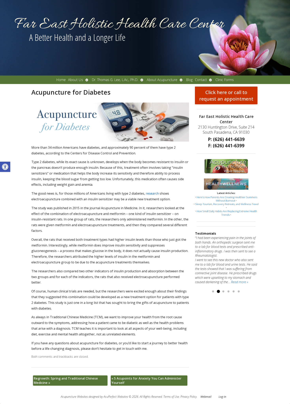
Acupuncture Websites (74, 396)
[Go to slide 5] (234, 292)
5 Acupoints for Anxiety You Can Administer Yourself (146, 380)
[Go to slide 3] (223, 292)
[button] (5, 167)
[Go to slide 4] (228, 292)
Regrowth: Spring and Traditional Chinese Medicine (66, 380)
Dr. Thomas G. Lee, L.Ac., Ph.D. (115, 79)
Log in (222, 396)
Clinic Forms (224, 79)
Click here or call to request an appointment (226, 95)
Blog (189, 79)
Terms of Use (171, 396)
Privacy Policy (189, 396)
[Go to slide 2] (218, 292)
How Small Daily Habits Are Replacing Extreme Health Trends (227, 212)
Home (61, 79)
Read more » (239, 282)
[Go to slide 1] (213, 292)
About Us (75, 79)
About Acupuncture (162, 79)
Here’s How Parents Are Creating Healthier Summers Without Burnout (227, 198)
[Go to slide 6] (239, 292)
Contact (201, 79)
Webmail (205, 396)
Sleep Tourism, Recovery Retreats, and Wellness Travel (227, 204)
